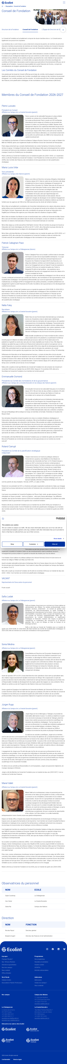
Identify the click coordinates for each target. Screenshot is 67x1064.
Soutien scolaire (39, 965)
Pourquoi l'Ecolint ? (7, 959)
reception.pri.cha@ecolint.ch (10, 1018)
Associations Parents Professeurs (12, 983)
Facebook (53, 949)
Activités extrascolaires (41, 970)
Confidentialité (6, 1059)
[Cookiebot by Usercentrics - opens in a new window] (57, 518)
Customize (32, 544)
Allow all (54, 544)
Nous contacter (39, 985)
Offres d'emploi (6, 973)
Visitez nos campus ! (41, 983)
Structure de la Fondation (10, 29)
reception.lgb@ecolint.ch (42, 1018)
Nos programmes (40, 959)
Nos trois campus (7, 967)
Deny (12, 544)
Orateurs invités (6, 980)
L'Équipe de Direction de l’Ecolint (53, 29)
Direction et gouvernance (9, 965)
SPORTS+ (37, 967)
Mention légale (17, 1059)
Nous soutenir (6, 970)
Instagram (47, 949)
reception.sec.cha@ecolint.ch (10, 1020)
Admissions (38, 980)
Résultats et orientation (41, 962)
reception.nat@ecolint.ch (42, 1004)
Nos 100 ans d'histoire (8, 962)
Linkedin (58, 949)
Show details (58, 538)
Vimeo (64, 949)
